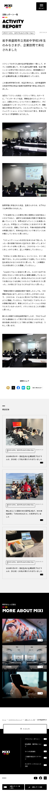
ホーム (4, 720)
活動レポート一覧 (30, 720)
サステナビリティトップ (15, 720)
